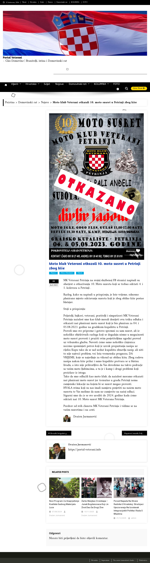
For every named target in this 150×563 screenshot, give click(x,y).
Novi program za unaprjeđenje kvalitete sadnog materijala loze (64, 504)
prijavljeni (70, 538)
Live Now (138, 88)
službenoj (106, 280)
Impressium (105, 560)
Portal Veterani (12, 57)
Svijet (42, 2)
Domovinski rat (62, 2)
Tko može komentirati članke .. (124, 560)
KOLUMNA (75, 2)
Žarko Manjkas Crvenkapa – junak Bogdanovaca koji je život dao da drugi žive (94, 504)
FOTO (85, 2)
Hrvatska (33, 2)
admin (133, 518)
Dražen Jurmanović (79, 444)
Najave (50, 2)
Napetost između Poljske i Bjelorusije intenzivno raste (135, 433)
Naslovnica (143, 560)
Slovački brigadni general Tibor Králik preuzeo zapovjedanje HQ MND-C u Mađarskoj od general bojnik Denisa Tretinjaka (60, 433)
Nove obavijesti (67, 273)
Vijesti (24, 2)
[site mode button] (119, 89)
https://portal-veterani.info (84, 449)
